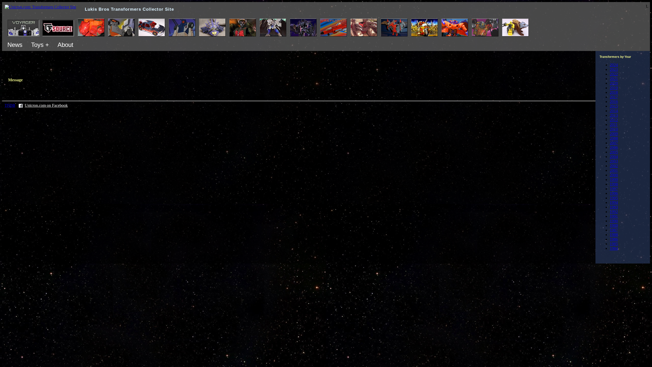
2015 (614, 106)
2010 (614, 129)
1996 (614, 193)
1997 (614, 189)
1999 (614, 179)
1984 (614, 248)
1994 (614, 202)
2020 (614, 83)
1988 (614, 234)
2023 (614, 69)
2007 (614, 143)
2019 (614, 88)
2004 (614, 156)
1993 (614, 207)
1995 (614, 198)
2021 (614, 78)
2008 (614, 138)
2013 (614, 115)
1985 (614, 244)
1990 (614, 221)
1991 (614, 216)
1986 (614, 239)
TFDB (10, 105)
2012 (614, 120)
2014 (614, 111)
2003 (614, 161)
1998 (614, 184)
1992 (614, 211)
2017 (614, 97)
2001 (614, 170)
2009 (614, 134)
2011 (614, 124)
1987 (614, 230)
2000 (614, 175)
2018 (614, 92)
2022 (614, 74)
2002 (614, 166)
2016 (614, 101)
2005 (614, 152)
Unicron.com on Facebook (46, 105)
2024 (614, 65)
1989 (614, 225)
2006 (614, 147)
